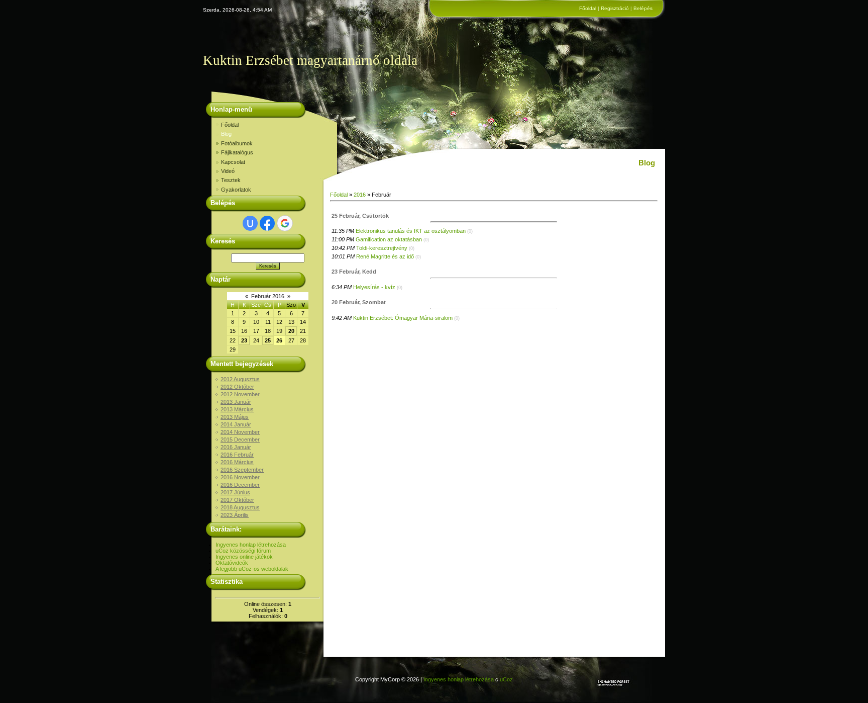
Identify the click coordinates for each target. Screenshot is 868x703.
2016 (360, 195)
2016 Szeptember (242, 470)
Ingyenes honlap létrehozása (250, 545)
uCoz (506, 679)
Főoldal (587, 8)
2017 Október (237, 500)
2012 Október (237, 387)
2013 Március (237, 409)
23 (244, 340)
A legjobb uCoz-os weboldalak (251, 569)
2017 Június (235, 492)
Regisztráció (615, 8)
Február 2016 (267, 296)
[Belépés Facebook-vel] (267, 223)
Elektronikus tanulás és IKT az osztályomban (411, 231)
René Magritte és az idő (385, 256)
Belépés (643, 8)
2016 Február (237, 455)
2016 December (240, 485)
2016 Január (236, 447)
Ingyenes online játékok (244, 557)
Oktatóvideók (231, 563)
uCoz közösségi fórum (243, 551)
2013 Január (236, 402)
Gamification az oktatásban (389, 239)
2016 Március (237, 462)
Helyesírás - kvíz (374, 287)
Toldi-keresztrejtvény (381, 248)
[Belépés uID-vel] (250, 223)
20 (291, 331)
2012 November (240, 394)
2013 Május (235, 417)
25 (268, 340)
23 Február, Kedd (354, 272)
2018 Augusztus (240, 507)
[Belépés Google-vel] (285, 223)
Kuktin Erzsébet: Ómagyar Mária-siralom (403, 318)
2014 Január (236, 424)
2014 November (240, 432)
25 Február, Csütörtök (360, 216)
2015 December (240, 439)
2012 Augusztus (240, 379)
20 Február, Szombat (359, 302)
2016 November (240, 477)
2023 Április (235, 515)
